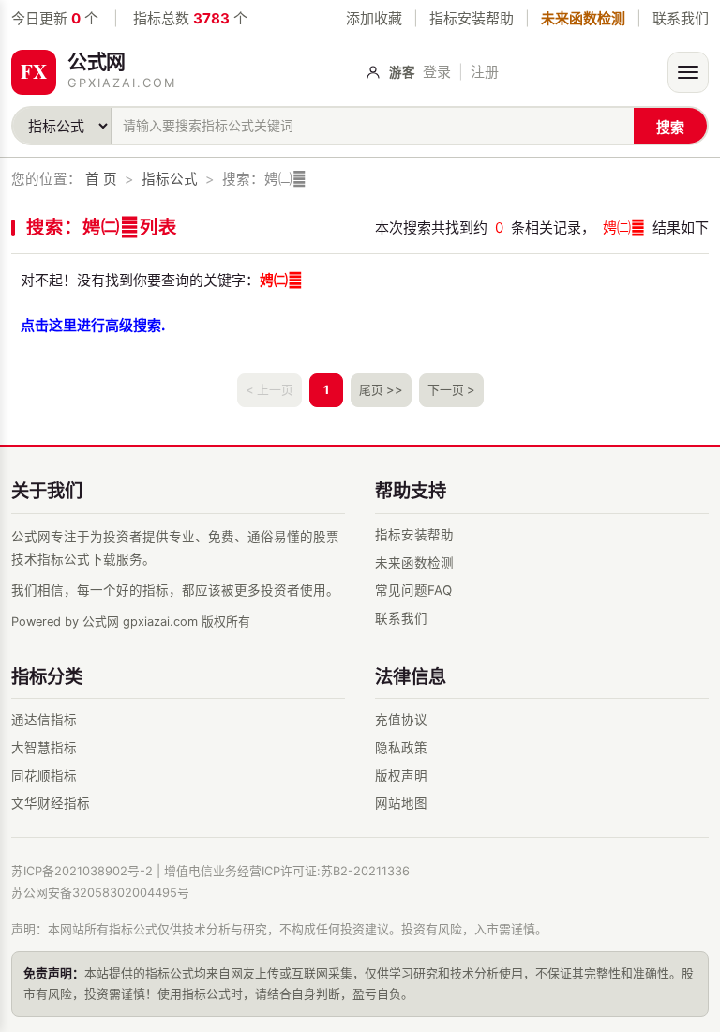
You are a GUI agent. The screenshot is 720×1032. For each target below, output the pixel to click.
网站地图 (401, 803)
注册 (485, 72)
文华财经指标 (50, 803)
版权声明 (401, 775)
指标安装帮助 (471, 18)
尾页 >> (381, 390)
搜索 (670, 127)
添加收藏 (374, 18)
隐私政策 (401, 747)
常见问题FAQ (413, 590)
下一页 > (451, 390)
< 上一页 (269, 390)
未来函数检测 (583, 18)
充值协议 (401, 719)
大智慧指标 (44, 747)
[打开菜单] (688, 72)
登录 (437, 72)
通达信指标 (44, 719)
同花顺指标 (44, 775)
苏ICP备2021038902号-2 (82, 871)
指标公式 (170, 179)
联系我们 (680, 18)
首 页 (101, 179)
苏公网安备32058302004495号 (100, 893)
